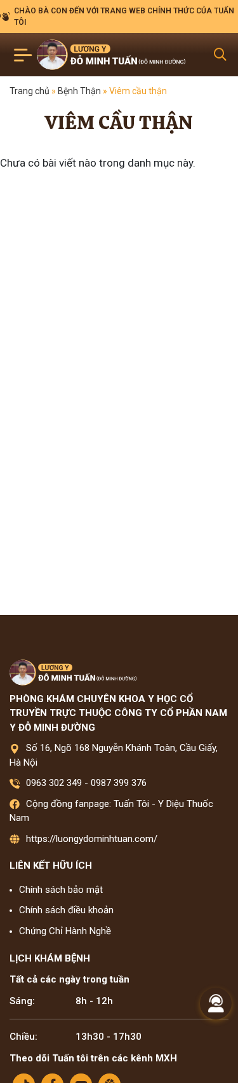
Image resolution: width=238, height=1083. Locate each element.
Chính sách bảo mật (61, 889)
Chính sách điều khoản (66, 910)
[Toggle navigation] (23, 55)
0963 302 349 (54, 783)
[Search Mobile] (220, 55)
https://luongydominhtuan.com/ (91, 839)
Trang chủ (30, 91)
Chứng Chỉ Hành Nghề (65, 931)
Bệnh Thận (79, 91)
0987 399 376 (119, 783)
